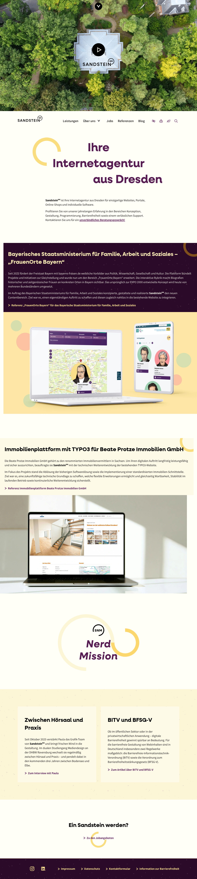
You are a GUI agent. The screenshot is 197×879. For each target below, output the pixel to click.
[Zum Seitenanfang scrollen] (98, 6)
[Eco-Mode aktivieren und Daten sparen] (168, 121)
